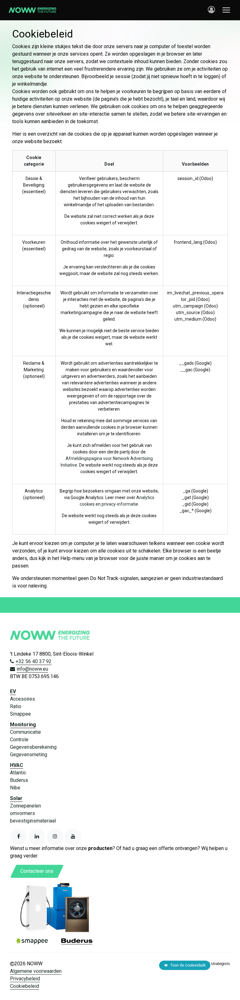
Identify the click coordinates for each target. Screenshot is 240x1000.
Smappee (20, 714)
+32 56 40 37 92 (34, 661)
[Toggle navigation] (226, 10)
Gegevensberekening (33, 747)
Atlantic (18, 773)
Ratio (15, 706)
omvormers (22, 813)
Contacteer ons (36, 871)
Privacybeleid (25, 979)
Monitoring (23, 725)
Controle (19, 739)
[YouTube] (73, 836)
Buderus (19, 780)
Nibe (15, 788)
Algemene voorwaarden (36, 971)
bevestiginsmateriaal (33, 821)
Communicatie (25, 732)
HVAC (16, 765)
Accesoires (22, 699)
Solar (16, 798)
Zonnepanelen (25, 806)
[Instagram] (55, 836)
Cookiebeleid (24, 986)
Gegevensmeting (28, 755)
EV (13, 691)
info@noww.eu (32, 669)
